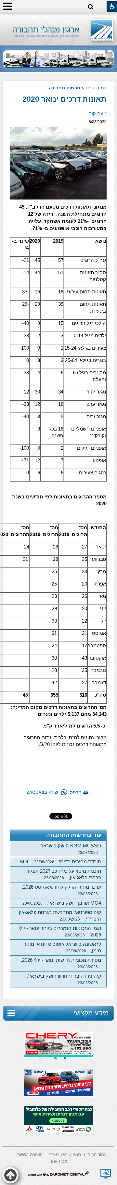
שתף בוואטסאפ (42, 792)
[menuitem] (97, 1154)
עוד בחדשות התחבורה (74, 835)
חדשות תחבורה (64, 87)
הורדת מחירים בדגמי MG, (60, 861)
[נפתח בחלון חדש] (105, 1174)
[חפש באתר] (91, 7)
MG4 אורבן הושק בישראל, (61, 903)
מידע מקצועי (91, 1013)
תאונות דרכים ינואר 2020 (64, 99)
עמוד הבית (96, 87)
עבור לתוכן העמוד (58, 19)
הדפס (76, 792)
